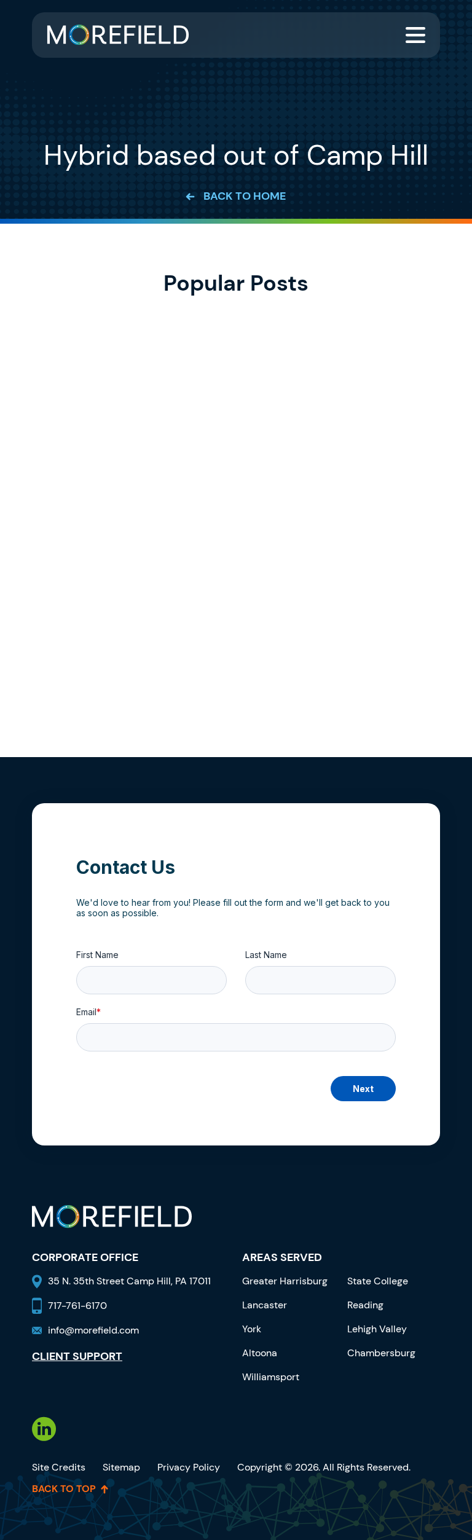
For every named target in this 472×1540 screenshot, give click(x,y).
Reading (365, 1304)
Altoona (259, 1352)
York (251, 1328)
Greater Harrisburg (285, 1281)
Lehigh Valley (377, 1328)
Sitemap (121, 1467)
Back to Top (64, 1489)
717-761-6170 (77, 1305)
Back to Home (244, 196)
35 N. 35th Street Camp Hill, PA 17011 (130, 1281)
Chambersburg (381, 1352)
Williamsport (270, 1376)
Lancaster (264, 1304)
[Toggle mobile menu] (415, 35)
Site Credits (58, 1467)
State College (377, 1281)
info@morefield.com (93, 1330)
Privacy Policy (188, 1467)
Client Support (77, 1357)
